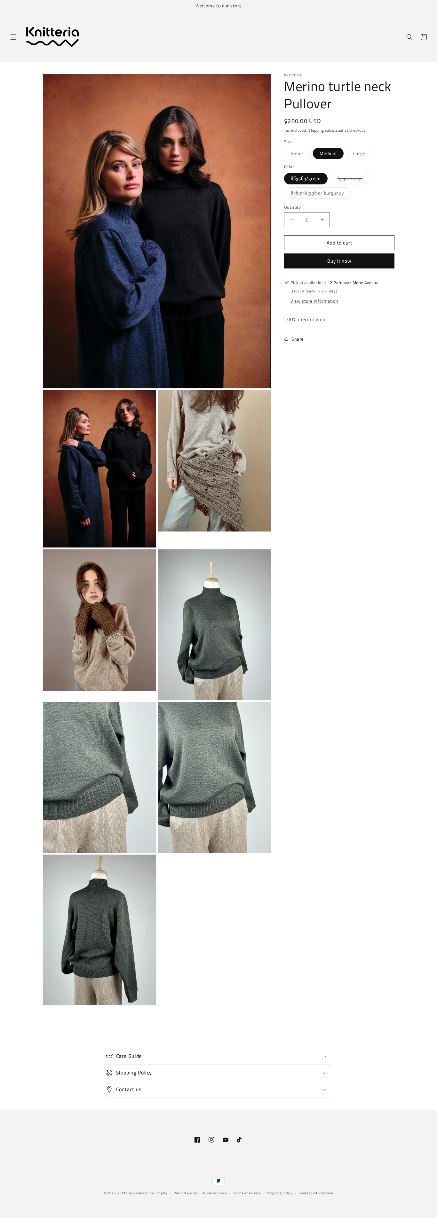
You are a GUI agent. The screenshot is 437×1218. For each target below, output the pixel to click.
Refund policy (185, 1192)
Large (362, 154)
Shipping (316, 130)
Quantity (292, 207)
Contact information (316, 1192)
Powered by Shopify (150, 1193)
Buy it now (339, 260)
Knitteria (124, 1193)
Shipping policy (280, 1192)
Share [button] (297, 339)
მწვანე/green (306, 178)
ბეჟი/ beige (353, 179)
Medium (328, 153)
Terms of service (247, 1192)
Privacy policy (214, 1192)
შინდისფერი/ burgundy (321, 193)
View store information (314, 300)
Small (300, 154)
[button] (13, 37)
